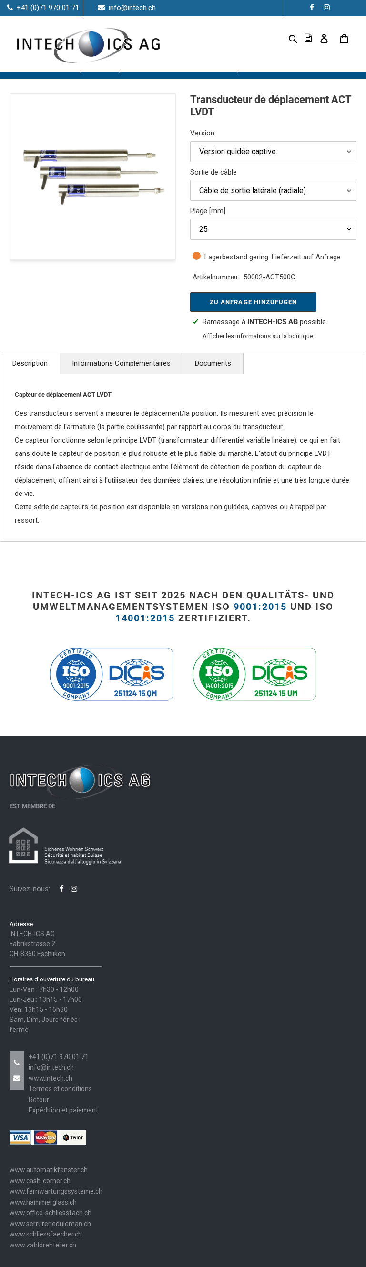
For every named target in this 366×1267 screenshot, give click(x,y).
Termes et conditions (60, 1088)
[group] (93, 176)
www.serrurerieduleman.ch (50, 1223)
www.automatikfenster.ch (49, 1170)
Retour (39, 1099)
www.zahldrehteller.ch (43, 1245)
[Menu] (277, 38)
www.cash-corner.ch (40, 1181)
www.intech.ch (50, 1078)
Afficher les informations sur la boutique (258, 336)
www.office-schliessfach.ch (51, 1212)
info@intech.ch (51, 1067)
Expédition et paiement (63, 1110)
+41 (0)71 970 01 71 (59, 1057)
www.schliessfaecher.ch (46, 1234)
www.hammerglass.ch (43, 1202)
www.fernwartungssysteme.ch (56, 1191)
